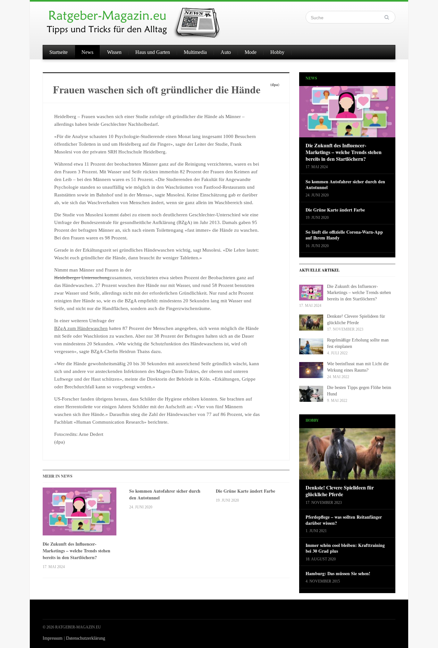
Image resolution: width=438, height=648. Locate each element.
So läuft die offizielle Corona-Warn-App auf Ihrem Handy (344, 235)
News (87, 52)
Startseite (58, 52)
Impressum (53, 638)
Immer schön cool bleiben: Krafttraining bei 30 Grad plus (345, 548)
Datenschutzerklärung (85, 638)
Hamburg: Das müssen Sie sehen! (338, 573)
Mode (251, 52)
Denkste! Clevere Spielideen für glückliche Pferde (340, 491)
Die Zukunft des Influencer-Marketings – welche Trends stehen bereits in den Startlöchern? (76, 550)
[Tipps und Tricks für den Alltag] (139, 20)
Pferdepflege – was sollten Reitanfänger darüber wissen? (344, 520)
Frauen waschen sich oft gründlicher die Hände (156, 89)
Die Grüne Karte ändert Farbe (245, 491)
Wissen (114, 52)
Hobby (277, 52)
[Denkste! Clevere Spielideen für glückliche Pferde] (347, 456)
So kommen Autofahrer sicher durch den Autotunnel (164, 494)
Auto (226, 52)
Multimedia (195, 52)
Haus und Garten (152, 52)
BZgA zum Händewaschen (81, 328)
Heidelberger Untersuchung (82, 277)
